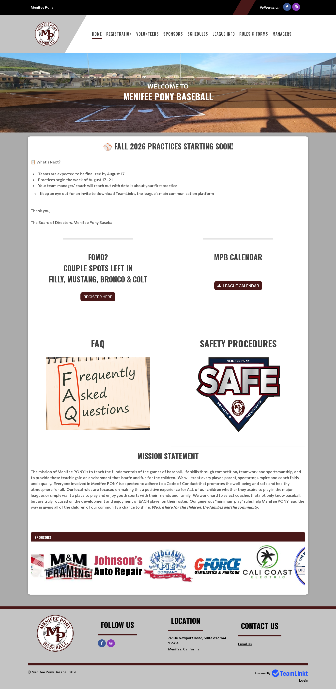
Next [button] (296, 563)
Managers (282, 34)
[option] (68, 566)
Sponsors (173, 34)
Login (303, 680)
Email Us (245, 644)
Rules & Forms (253, 34)
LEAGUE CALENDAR (241, 285)
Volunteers (147, 34)
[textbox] (168, 183)
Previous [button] (39, 563)
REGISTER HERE (98, 296)
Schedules (197, 34)
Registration (119, 34)
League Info (224, 34)
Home (97, 34)
